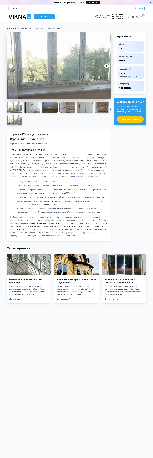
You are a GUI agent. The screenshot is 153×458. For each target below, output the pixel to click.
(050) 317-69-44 (118, 14)
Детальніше (93, 3)
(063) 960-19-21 (118, 19)
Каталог (44, 17)
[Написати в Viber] (129, 17)
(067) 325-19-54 (118, 17)
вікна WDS (82, 176)
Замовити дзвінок (130, 119)
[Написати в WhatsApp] (137, 16)
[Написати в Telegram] (133, 17)
